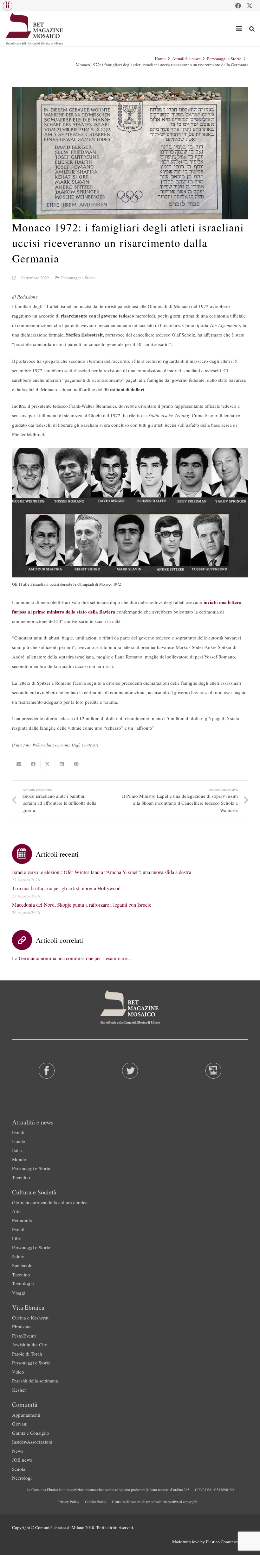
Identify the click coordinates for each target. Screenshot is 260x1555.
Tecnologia (23, 1283)
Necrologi (22, 1478)
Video (18, 1372)
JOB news (22, 1460)
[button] (7, 5)
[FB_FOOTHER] (46, 1071)
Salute (18, 1256)
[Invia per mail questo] (19, 764)
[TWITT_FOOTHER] (130, 1071)
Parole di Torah (27, 1353)
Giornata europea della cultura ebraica (50, 1202)
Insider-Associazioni (32, 1442)
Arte (16, 1211)
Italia (17, 1150)
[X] (249, 5)
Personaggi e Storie (78, 277)
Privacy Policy (68, 1501)
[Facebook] (238, 5)
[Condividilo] (33, 764)
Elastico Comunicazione (227, 1542)
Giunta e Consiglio (30, 1433)
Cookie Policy (95, 1501)
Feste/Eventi (24, 1335)
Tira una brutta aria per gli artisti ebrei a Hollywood (66, 888)
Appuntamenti (26, 1415)
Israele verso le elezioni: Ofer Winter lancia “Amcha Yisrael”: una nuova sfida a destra (101, 872)
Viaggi (18, 1292)
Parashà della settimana (35, 1380)
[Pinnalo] (76, 764)
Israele (18, 1141)
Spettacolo (22, 1265)
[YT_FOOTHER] (213, 1071)
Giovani (20, 1423)
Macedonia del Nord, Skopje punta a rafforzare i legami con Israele (81, 905)
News (17, 1451)
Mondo (19, 1159)
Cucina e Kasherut (30, 1317)
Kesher (19, 1390)
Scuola (18, 1469)
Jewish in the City (29, 1344)
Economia (22, 1220)
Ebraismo (21, 1326)
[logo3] (35, 29)
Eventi (18, 1132)
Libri (17, 1238)
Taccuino (21, 1177)
